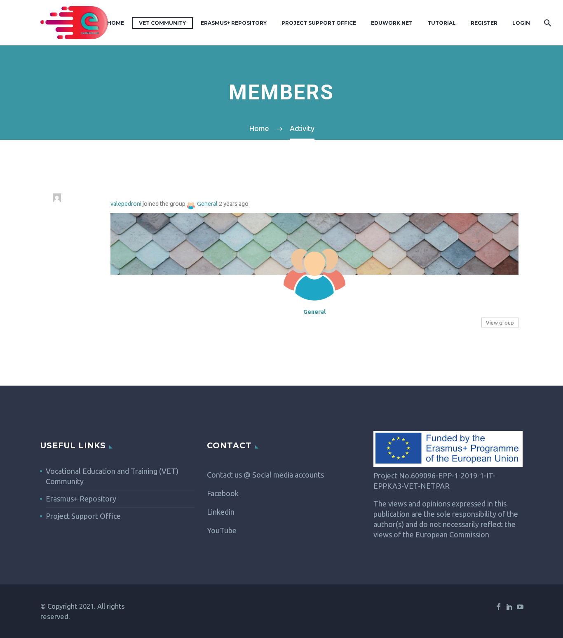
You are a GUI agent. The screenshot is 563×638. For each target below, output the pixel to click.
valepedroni (125, 203)
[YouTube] (520, 606)
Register (484, 23)
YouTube (222, 530)
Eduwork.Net (392, 23)
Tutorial (441, 23)
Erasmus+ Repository (234, 23)
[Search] (547, 23)
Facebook (223, 493)
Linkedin (221, 512)
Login (521, 23)
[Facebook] (498, 606)
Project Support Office (319, 23)
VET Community (162, 23)
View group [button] (500, 322)
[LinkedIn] (509, 606)
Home (115, 23)
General (207, 203)
